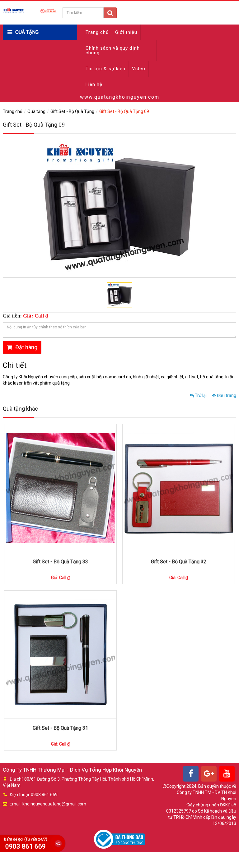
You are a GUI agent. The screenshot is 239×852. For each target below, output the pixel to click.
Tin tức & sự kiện (105, 68)
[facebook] (191, 774)
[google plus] (209, 774)
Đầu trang (226, 395)
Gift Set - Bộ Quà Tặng (72, 111)
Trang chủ (97, 32)
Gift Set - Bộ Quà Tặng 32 (178, 562)
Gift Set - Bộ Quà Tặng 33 (60, 562)
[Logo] (30, 10)
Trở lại (200, 395)
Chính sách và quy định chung (113, 50)
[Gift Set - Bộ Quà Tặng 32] (178, 488)
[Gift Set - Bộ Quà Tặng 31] (60, 654)
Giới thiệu (126, 32)
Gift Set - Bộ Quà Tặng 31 (60, 728)
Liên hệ (94, 84)
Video (138, 68)
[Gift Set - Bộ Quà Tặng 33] (60, 488)
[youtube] (227, 774)
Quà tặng (36, 111)
